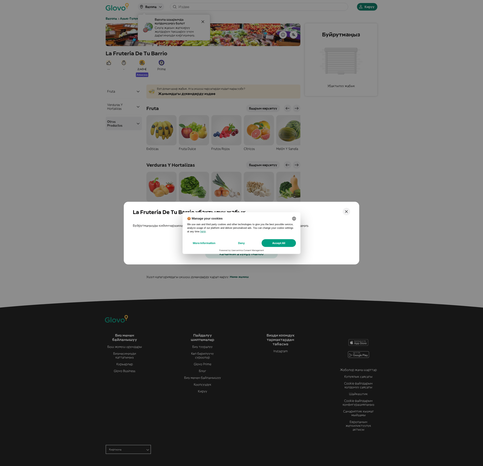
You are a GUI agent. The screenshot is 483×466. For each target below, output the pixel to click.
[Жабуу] (346, 211)
